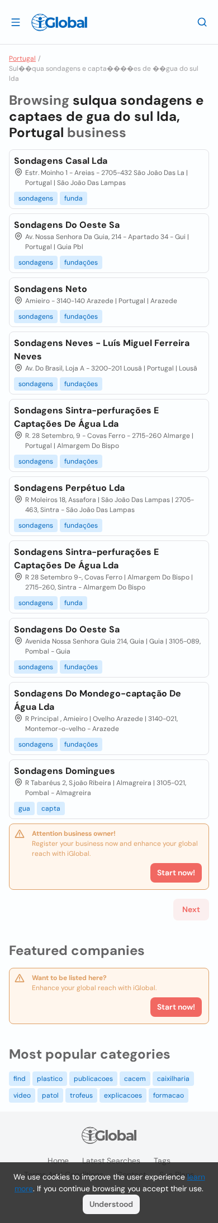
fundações (81, 262)
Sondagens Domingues (64, 771)
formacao (168, 1095)
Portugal (22, 58)
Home (58, 1161)
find (19, 1078)
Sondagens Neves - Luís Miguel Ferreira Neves (101, 349)
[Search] (202, 22)
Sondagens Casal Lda (60, 161)
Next (191, 909)
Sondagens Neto (50, 289)
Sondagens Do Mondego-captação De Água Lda (97, 700)
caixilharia (173, 1078)
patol (50, 1095)
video (22, 1095)
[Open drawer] (15, 22)
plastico (50, 1078)
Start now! (176, 1007)
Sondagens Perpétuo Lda (69, 488)
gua (24, 808)
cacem (135, 1078)
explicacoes (123, 1095)
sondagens (35, 198)
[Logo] (59, 22)
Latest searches (111, 1161)
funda (73, 198)
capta (50, 808)
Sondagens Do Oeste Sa (67, 225)
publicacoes (93, 1078)
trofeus (81, 1095)
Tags (162, 1161)
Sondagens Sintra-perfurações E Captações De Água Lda (86, 417)
